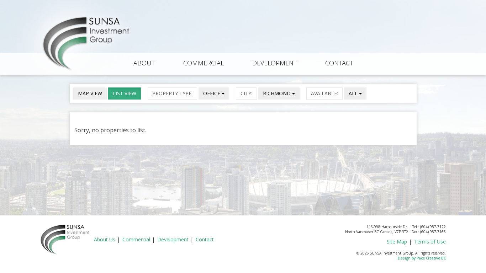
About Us (104, 239)
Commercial (203, 63)
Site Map (397, 241)
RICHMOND (277, 93)
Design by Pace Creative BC (422, 258)
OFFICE (212, 93)
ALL (354, 93)
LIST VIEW (124, 93)
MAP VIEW (90, 93)
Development (274, 63)
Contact (339, 63)
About (144, 63)
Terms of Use (430, 241)
